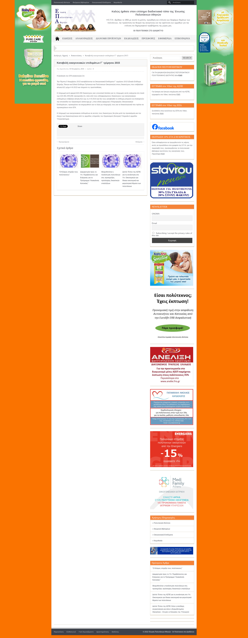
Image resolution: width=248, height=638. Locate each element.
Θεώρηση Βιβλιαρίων (81, 2)
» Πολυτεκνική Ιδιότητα (161, 523)
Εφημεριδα (165, 38)
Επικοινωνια (182, 38)
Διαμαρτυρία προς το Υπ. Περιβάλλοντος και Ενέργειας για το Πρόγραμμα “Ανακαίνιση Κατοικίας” (89, 177)
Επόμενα (140, 141)
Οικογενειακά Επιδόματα (101, 2)
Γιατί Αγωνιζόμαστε (86, 632)
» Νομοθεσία (157, 541)
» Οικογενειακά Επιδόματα (162, 535)
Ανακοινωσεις (84, 38)
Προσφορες (148, 38)
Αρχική (65, 55)
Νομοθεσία (118, 2)
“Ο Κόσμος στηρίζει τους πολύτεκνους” (167, 568)
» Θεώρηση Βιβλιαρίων (161, 529)
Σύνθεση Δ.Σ (71, 632)
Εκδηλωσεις (131, 38)
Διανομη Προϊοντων (108, 38)
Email (154, 223)
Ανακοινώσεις (76, 55)
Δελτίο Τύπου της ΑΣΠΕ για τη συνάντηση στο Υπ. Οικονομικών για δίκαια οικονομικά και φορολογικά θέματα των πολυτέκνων (171, 597)
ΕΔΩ (178, 95)
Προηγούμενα (63, 141)
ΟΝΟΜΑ (155, 214)
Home (57, 38)
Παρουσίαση (59, 632)
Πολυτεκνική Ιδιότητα (62, 2)
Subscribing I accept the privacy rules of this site (172, 234)
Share (80, 126)
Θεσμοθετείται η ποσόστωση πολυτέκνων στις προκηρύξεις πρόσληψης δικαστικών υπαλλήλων (110, 177)
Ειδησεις (67, 38)
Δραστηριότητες (102, 632)
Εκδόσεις (115, 632)
